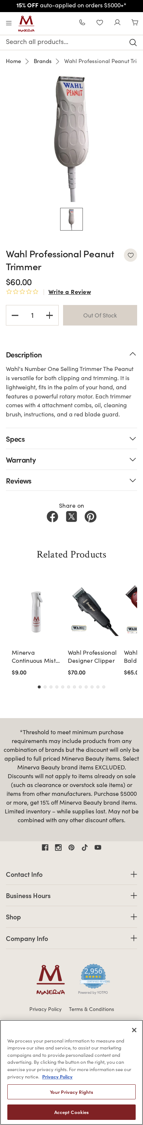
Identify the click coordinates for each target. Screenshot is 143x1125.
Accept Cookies (71, 1112)
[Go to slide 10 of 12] (92, 686)
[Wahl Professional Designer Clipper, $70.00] (94, 610)
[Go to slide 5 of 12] (62, 686)
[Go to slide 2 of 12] (45, 686)
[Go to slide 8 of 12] (80, 686)
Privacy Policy (45, 1008)
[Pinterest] (90, 516)
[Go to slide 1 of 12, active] (39, 686)
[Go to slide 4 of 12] (56, 686)
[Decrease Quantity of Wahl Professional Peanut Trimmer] (15, 315)
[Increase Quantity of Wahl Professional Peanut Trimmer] (49, 315)
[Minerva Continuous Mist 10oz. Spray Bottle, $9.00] (37, 610)
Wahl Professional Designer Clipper (92, 656)
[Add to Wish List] (130, 255)
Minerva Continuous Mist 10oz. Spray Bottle (36, 656)
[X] (71, 516)
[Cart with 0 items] (135, 23)
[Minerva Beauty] (26, 24)
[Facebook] (52, 516)
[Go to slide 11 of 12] (97, 686)
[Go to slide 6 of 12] (68, 686)
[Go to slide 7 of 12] (74, 686)
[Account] (117, 23)
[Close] (134, 1030)
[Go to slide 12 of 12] (103, 686)
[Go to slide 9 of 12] (86, 686)
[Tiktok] (84, 847)
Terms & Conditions (91, 1008)
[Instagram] (58, 847)
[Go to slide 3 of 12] (51, 686)
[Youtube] (98, 847)
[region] (71, 1072)
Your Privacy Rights (71, 1091)
